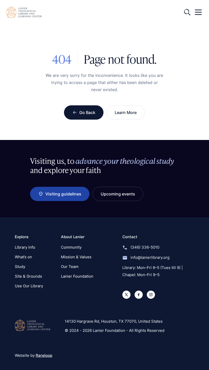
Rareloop (44, 355)
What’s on (23, 257)
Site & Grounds (28, 276)
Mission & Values (76, 257)
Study (20, 266)
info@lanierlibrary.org (149, 257)
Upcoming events (118, 194)
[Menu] (198, 12)
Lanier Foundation (77, 276)
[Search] (187, 12)
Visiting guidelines (63, 194)
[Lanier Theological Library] (32, 325)
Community (71, 247)
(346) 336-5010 (144, 247)
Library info (25, 247)
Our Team (70, 266)
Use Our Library (29, 286)
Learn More (126, 112)
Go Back (87, 112)
